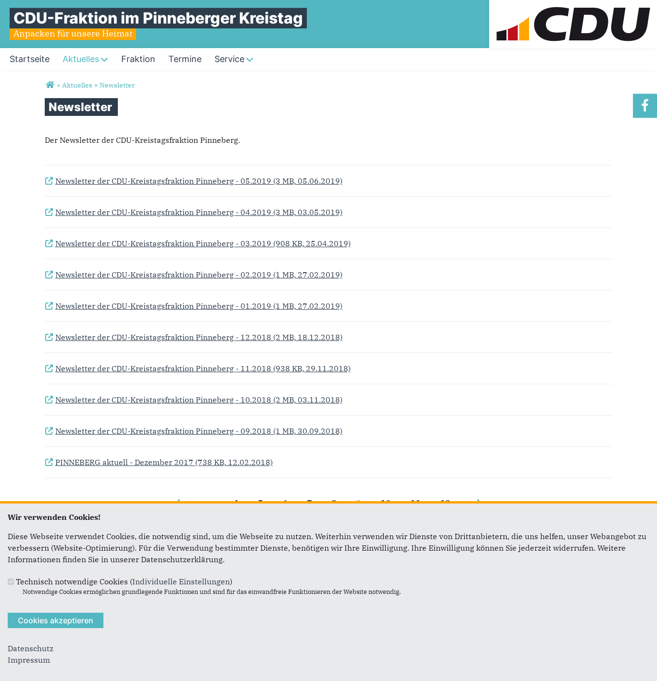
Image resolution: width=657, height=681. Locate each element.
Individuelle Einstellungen (181, 581)
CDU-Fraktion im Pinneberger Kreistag (158, 18)
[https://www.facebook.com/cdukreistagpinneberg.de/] (645, 106)
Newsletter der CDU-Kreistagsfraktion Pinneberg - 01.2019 (193, 306)
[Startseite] (573, 6)
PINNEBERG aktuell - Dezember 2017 (159, 462)
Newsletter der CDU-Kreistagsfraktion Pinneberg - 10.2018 (193, 399)
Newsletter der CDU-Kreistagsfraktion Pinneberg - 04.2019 (193, 212)
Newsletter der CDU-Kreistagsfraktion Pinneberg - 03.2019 (198, 243)
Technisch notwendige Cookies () (124, 581)
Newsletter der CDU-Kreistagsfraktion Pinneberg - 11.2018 (198, 368)
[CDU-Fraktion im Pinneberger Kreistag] (50, 85)
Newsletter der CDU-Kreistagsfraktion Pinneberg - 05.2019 (193, 181)
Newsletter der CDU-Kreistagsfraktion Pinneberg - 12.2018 (193, 337)
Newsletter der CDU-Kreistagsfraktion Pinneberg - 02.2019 (193, 274)
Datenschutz (30, 648)
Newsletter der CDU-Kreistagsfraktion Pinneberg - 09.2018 (193, 431)
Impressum (29, 660)
